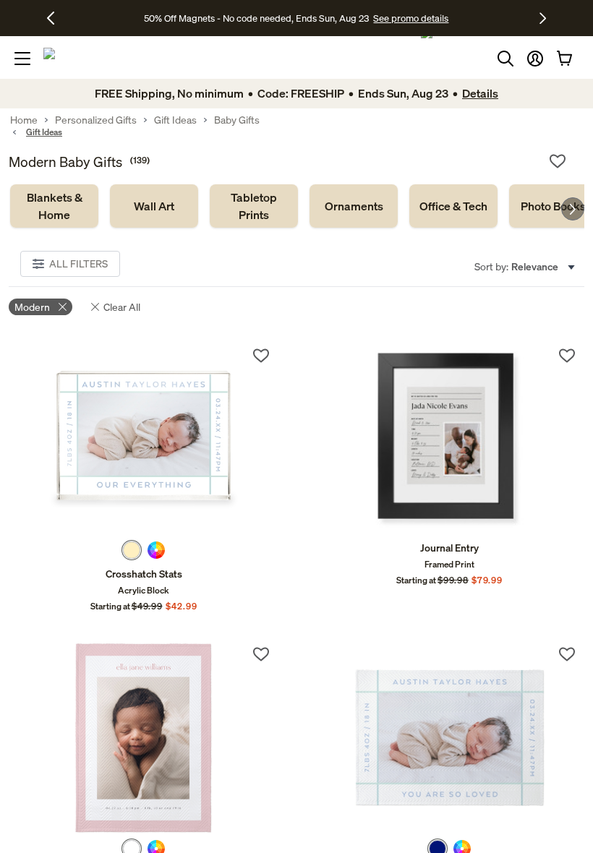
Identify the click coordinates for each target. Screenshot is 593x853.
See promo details (410, 18)
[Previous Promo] (56, 18)
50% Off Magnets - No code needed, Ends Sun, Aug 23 (256, 18)
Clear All (121, 307)
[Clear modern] (62, 307)
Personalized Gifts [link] (96, 120)
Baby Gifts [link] (237, 120)
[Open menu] (22, 58)
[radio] (131, 550)
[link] (54, 206)
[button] (535, 59)
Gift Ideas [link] (175, 120)
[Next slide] (572, 208)
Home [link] (24, 120)
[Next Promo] (542, 18)
